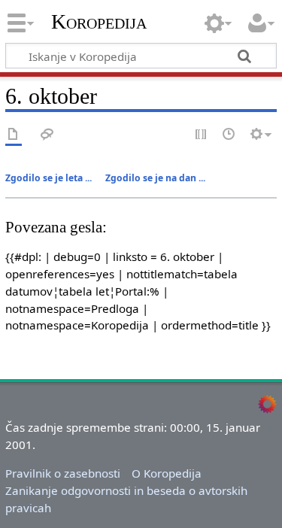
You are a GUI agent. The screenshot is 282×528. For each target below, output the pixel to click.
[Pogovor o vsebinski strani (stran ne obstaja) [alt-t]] (47, 135)
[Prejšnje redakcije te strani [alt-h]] (229, 135)
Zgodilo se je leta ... (48, 177)
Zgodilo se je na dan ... (155, 177)
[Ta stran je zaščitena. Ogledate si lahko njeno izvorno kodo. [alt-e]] (201, 135)
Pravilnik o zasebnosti (62, 473)
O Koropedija (167, 473)
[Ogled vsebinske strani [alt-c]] (13, 135)
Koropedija (99, 21)
